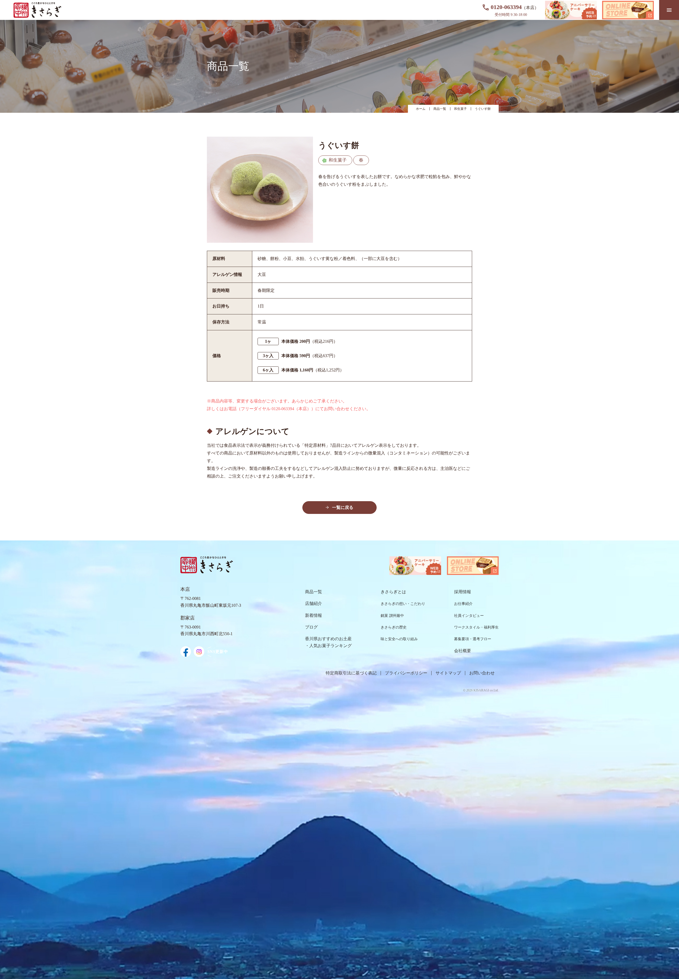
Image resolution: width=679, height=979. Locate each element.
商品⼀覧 (313, 592)
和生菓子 (460, 109)
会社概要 (462, 650)
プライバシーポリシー (406, 673)
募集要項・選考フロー (472, 639)
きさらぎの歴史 (394, 627)
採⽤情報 (462, 592)
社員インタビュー (469, 616)
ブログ (311, 627)
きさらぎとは (393, 592)
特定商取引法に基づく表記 (351, 673)
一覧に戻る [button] (342, 507)
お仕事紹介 (463, 604)
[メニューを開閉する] (669, 10)
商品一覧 (439, 109)
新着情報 (313, 615)
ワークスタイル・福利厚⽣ (476, 627)
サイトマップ (448, 673)
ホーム (420, 109)
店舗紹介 (313, 603)
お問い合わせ (482, 673)
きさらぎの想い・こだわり (403, 604)
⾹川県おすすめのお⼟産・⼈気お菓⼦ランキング (328, 642)
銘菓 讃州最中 (392, 616)
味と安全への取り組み (399, 639)
